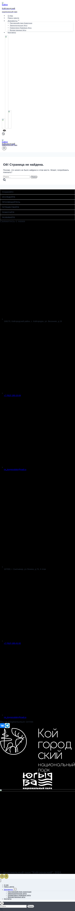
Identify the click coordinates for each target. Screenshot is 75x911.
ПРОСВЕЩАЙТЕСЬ (11, 202)
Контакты (12, 32)
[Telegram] (6, 128)
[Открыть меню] (4, 148)
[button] (37, 191)
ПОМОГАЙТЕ (8, 212)
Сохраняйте (7, 192)
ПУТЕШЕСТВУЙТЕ (10, 207)
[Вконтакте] (3, 128)
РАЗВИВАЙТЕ (8, 217)
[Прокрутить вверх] (2, 876)
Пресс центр (13, 18)
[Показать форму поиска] (3, 133)
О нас (10, 16)
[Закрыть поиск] (2, 903)
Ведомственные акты (18, 30)
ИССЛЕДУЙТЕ (8, 197)
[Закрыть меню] (0, 880)
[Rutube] (9, 128)
